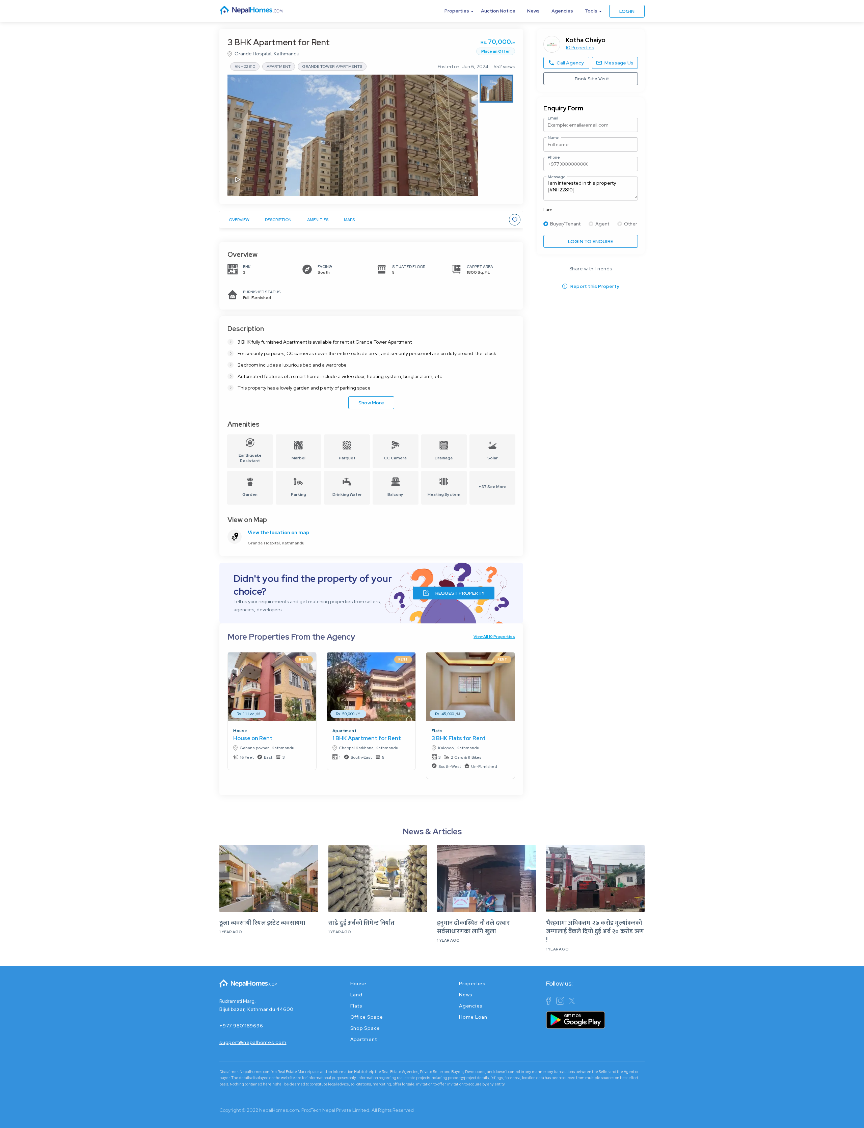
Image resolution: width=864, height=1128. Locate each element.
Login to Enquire (590, 241)
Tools (591, 11)
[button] (352, 135)
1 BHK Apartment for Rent (366, 738)
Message (557, 176)
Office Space (366, 1017)
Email (553, 118)
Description (278, 219)
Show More (371, 403)
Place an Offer (495, 51)
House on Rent (252, 738)
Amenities (317, 219)
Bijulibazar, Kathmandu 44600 (256, 1009)
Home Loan (473, 1017)
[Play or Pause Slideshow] (237, 180)
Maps (349, 219)
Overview (239, 219)
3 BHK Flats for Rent (459, 738)
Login (626, 11)
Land (356, 995)
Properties (472, 984)
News (533, 11)
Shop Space (365, 1028)
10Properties (580, 48)
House (240, 730)
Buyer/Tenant (565, 224)
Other (630, 224)
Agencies (562, 11)
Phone (554, 157)
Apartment (344, 730)
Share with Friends (590, 269)
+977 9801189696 (241, 1026)
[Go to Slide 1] (496, 89)
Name (554, 137)
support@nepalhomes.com (253, 1042)
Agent (602, 224)
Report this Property (594, 286)
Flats (437, 730)
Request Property (460, 593)
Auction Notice (498, 11)
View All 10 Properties (494, 636)
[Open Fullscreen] (468, 180)
